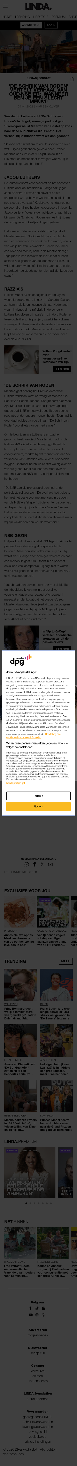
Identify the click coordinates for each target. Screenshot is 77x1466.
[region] (38, 733)
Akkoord (38, 806)
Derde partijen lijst (15, 783)
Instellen (38, 795)
